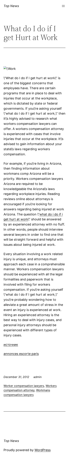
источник (11, 344)
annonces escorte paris (21, 354)
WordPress (42, 450)
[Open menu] (63, 6)
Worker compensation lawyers (24, 385)
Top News (11, 6)
